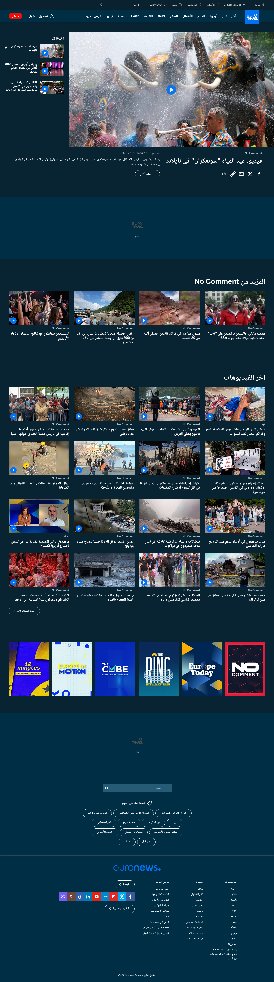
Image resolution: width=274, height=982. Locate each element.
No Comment (256, 328)
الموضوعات (231, 882)
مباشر (15, 16)
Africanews (196, 933)
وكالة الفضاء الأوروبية (165, 832)
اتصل (166, 916)
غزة (263, 424)
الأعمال (188, 16)
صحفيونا (232, 944)
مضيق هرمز (129, 822)
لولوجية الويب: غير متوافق (155, 927)
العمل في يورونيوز (159, 922)
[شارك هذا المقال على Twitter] (250, 174)
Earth (135, 16)
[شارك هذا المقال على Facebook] (259, 174)
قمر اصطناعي (104, 822)
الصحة (122, 16)
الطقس (199, 900)
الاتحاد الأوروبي (105, 832)
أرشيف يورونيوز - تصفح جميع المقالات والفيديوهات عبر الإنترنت (223, 954)
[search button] (101, 5)
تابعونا (199, 911)
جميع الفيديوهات (26, 610)
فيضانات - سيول (134, 832)
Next (161, 16)
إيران (174, 822)
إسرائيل (146, 842)
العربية (258, 4)
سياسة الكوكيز (161, 905)
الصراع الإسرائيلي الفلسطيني (133, 813)
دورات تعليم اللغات (193, 939)
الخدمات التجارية (160, 894)
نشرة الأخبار (197, 894)
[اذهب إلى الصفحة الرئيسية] (252, 17)
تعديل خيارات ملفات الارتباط (154, 933)
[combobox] (121, 5)
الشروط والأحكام (160, 900)
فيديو (110, 16)
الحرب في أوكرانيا (97, 813)
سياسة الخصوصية (159, 911)
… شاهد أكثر (147, 174)
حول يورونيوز (161, 889)
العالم (201, 16)
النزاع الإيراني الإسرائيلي (173, 813)
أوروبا (213, 16)
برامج (234, 939)
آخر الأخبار (229, 16)
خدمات (199, 882)
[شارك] (241, 174)
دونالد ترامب (153, 822)
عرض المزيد (162, 882)
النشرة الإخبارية (121, 908)
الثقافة (148, 16)
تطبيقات (199, 916)
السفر (174, 16)
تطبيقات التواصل (194, 922)
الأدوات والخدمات (194, 927)
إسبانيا (127, 842)
